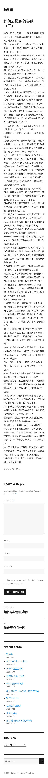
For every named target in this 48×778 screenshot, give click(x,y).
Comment (9, 500)
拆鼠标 (9, 653)
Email (7, 553)
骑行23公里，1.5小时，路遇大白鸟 (22, 690)
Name (6, 540)
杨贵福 (8, 9)
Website (8, 566)
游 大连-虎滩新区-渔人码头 (19, 720)
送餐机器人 (11, 713)
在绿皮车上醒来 (13, 705)
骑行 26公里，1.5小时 (16, 661)
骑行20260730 (12, 698)
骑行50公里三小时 (14, 668)
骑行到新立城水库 (14, 683)
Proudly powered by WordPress (22, 773)
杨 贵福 (6, 469)
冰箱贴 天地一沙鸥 (15, 676)
